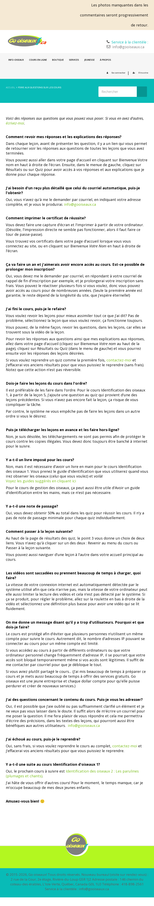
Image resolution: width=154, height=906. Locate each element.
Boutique (58, 59)
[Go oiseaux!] (27, 41)
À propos (105, 59)
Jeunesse (89, 59)
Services (74, 59)
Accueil (10, 87)
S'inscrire (143, 73)
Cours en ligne (38, 59)
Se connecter (118, 73)
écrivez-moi (15, 123)
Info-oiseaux (16, 59)
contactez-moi (118, 360)
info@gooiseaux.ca (128, 46)
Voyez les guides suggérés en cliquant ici (41, 481)
